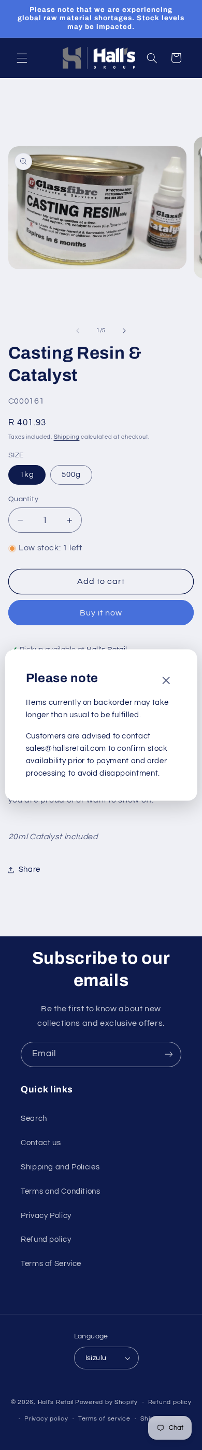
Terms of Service (51, 1264)
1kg (27, 475)
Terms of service (104, 1419)
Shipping (67, 437)
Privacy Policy (46, 1216)
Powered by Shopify (106, 1402)
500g (71, 475)
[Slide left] (77, 330)
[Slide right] (124, 330)
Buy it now (101, 613)
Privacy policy (46, 1419)
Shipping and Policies (60, 1167)
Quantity (23, 499)
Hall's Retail (56, 1402)
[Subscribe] (169, 1054)
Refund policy (46, 1239)
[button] (22, 58)
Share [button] (29, 869)
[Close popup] (165, 681)
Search (34, 1118)
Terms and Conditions (60, 1191)
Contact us (41, 1143)
